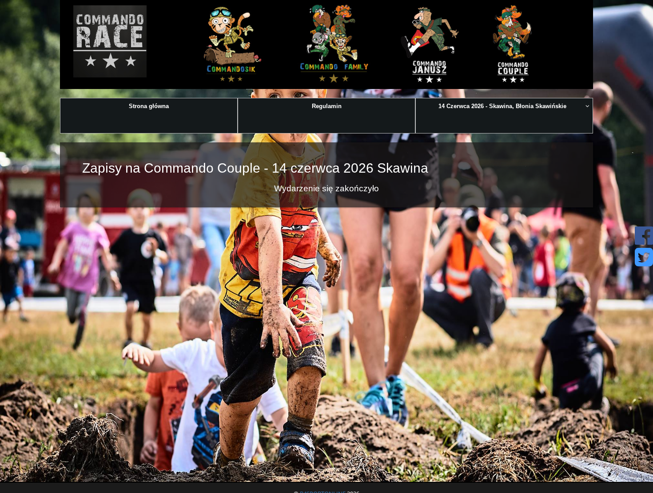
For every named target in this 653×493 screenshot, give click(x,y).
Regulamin (327, 106)
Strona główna (149, 106)
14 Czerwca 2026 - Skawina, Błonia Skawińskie (502, 106)
